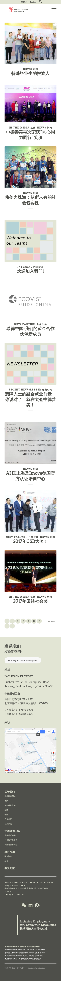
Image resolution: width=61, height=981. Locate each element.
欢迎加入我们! (30, 271)
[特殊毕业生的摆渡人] (30, 43)
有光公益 (10, 868)
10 (34, 621)
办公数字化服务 (11, 840)
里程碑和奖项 (10, 805)
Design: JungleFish (36, 968)
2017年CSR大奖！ (30, 541)
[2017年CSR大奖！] (30, 511)
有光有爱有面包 (11, 845)
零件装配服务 (10, 835)
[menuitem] (24, 2)
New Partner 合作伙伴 (30, 324)
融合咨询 (8, 856)
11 (39, 621)
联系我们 (24, 2)
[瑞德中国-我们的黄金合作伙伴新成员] (30, 301)
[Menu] (52, 10)
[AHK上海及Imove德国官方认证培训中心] (30, 443)
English (33, 2)
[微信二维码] (24, 905)
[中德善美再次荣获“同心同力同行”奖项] (30, 104)
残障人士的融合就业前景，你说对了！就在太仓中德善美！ (30, 399)
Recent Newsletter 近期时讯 (30, 389)
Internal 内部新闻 (30, 266)
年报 (6, 814)
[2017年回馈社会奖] (30, 571)
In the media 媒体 (22, 127)
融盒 (6, 861)
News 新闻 (30, 69)
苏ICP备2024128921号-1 (15, 968)
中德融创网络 (10, 796)
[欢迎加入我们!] (30, 241)
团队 (6, 801)
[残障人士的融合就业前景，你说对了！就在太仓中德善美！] (30, 364)
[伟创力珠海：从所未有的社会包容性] (30, 167)
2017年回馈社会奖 (30, 601)
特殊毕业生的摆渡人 (30, 73)
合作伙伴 (8, 819)
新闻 (6, 810)
